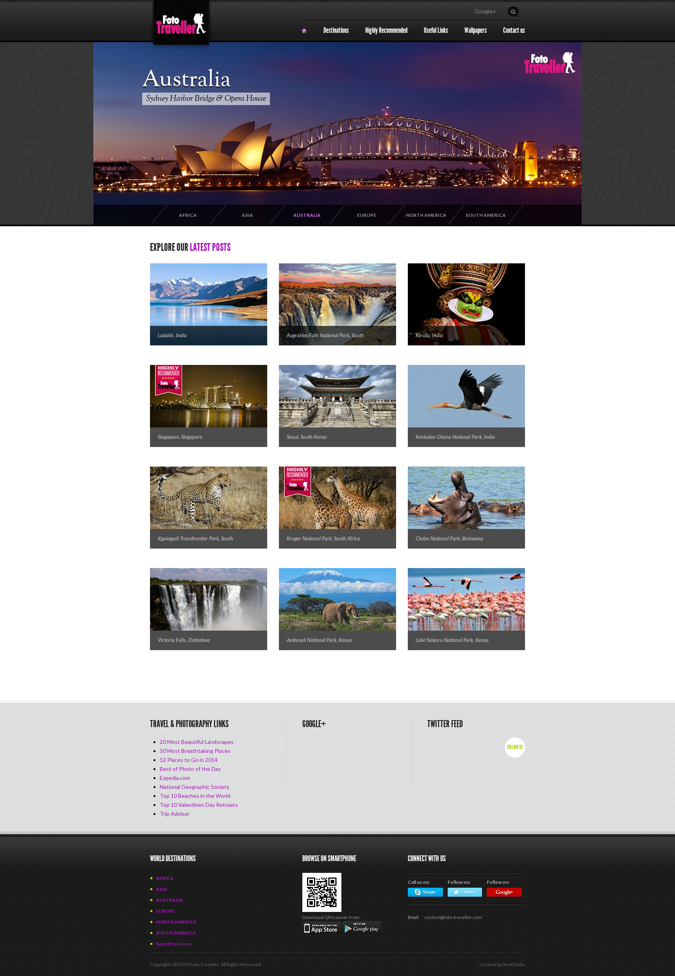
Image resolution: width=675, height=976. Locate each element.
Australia (186, 80)
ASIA (247, 215)
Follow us (515, 747)
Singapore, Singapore (180, 437)
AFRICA (188, 215)
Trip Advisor (174, 813)
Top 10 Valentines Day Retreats (199, 804)
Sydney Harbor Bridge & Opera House (206, 99)
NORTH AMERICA (426, 215)
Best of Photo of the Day (190, 768)
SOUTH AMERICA (486, 215)
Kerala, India (429, 335)
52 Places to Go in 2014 (189, 759)
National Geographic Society (194, 786)
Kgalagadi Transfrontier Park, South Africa (195, 539)
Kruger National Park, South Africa (323, 538)
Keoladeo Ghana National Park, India (455, 437)
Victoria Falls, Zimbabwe (184, 640)
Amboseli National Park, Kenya (319, 640)
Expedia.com (175, 777)
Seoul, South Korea (307, 437)
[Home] (304, 31)
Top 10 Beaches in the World (195, 795)
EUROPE (366, 215)
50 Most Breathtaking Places (195, 750)
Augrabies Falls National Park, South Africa (325, 336)
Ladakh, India (172, 335)
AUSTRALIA (307, 215)
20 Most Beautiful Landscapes (197, 741)
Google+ (485, 11)
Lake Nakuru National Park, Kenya (452, 640)
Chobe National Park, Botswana (449, 538)
